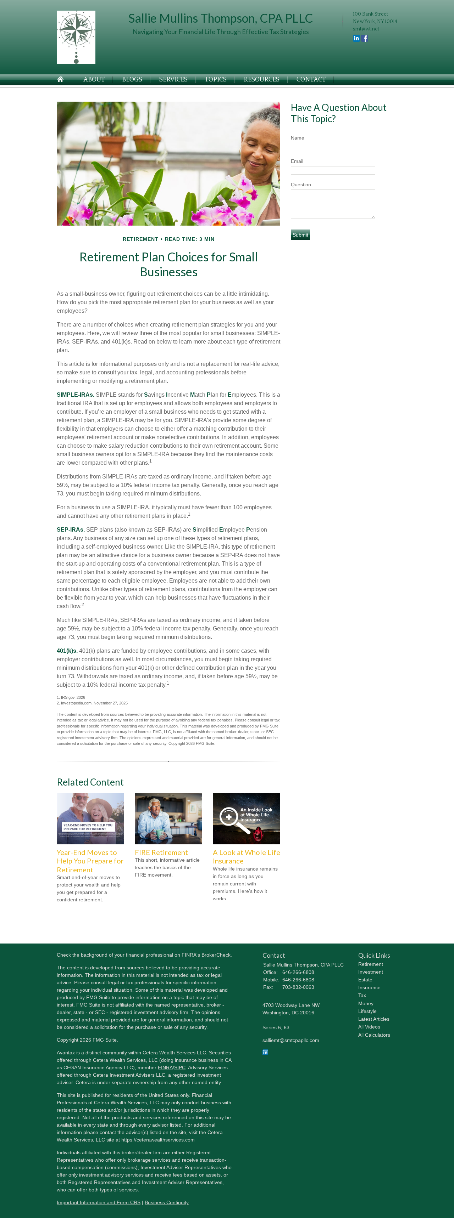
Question (301, 184)
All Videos (369, 1027)
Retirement (370, 964)
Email (297, 161)
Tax (362, 995)
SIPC (180, 1067)
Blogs (132, 79)
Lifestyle (367, 1011)
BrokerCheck (216, 955)
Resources (261, 79)
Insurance (369, 987)
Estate (365, 979)
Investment (370, 972)
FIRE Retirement (161, 852)
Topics (216, 79)
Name (297, 138)
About (94, 79)
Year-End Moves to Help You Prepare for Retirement (90, 861)
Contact (311, 79)
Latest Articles (373, 1019)
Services (173, 79)
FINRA (165, 1067)
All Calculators (374, 1035)
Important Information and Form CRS (98, 1202)
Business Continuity (167, 1202)
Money (365, 1003)
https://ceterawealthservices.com (158, 1140)
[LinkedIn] (265, 1053)
